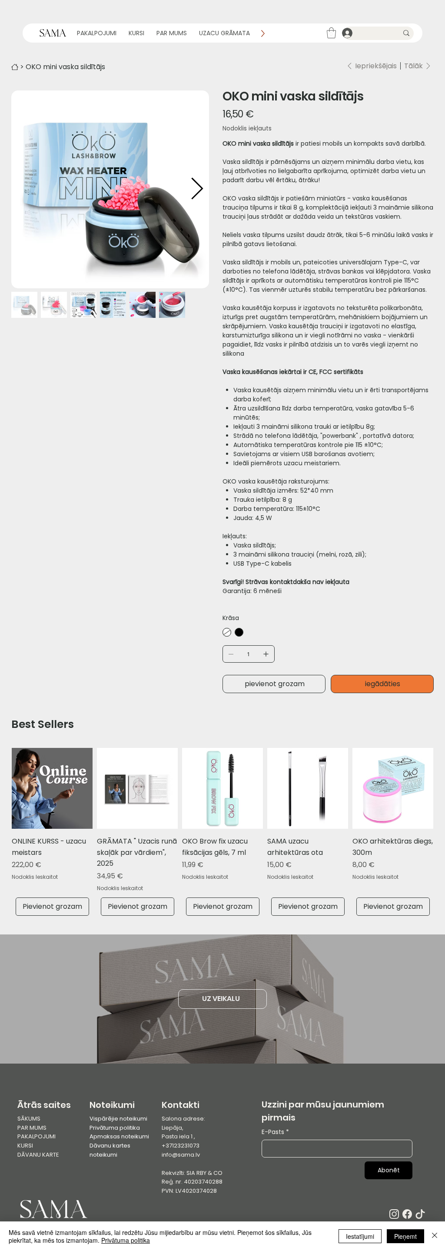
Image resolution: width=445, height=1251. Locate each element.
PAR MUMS (31, 1128)
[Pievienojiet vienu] (266, 654)
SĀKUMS (28, 1118)
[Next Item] (197, 189)
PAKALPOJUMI (36, 1136)
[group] (222, 831)
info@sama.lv (181, 1155)
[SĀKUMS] (14, 67)
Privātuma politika (115, 1128)
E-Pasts (275, 1132)
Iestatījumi (360, 1236)
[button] (331, 32)
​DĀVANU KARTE (38, 1155)
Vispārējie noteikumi (118, 1118)
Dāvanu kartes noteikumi (110, 1150)
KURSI (25, 1145)
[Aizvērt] (434, 1236)
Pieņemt (405, 1236)
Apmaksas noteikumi (119, 1136)
